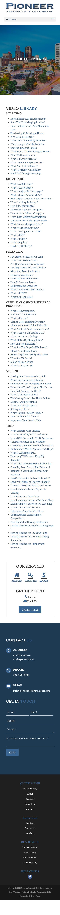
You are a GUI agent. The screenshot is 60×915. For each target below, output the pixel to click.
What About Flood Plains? (24, 166)
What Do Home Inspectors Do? (26, 162)
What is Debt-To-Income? (23, 260)
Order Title (30, 609)
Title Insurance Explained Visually (28, 325)
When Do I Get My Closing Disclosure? (30, 485)
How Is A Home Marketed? (24, 416)
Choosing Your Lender (22, 274)
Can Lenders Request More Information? (31, 445)
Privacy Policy (35, 896)
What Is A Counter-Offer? (24, 394)
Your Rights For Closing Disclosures (29, 521)
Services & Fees (30, 847)
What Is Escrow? (19, 318)
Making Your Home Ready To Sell (27, 376)
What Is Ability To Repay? (24, 202)
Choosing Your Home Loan (24, 278)
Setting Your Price (19, 409)
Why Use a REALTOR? (22, 136)
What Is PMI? (17, 235)
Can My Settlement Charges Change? (30, 481)
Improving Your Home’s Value (26, 420)
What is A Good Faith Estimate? (27, 289)
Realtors (17, 580)
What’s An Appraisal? (21, 296)
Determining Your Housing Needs (28, 118)
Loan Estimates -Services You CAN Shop (31, 503)
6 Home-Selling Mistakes (23, 401)
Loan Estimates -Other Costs (25, 507)
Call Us (31, 597)
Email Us (32, 601)
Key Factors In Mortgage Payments (28, 220)
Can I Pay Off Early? (21, 246)
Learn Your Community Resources (28, 140)
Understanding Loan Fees (23, 285)
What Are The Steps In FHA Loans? (28, 347)
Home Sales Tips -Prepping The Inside (30, 383)
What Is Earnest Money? (23, 158)
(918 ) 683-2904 (21, 675)
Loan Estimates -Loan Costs (24, 496)
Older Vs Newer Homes (22, 155)
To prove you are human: (18, 738)
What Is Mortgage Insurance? (26, 231)
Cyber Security (30, 862)
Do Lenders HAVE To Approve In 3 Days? (31, 449)
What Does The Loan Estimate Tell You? (31, 463)
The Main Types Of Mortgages (26, 209)
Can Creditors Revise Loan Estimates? (30, 478)
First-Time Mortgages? (22, 205)
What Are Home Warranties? (25, 169)
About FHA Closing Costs (23, 351)
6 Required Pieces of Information (27, 441)
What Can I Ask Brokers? (23, 405)
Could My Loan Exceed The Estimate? (30, 467)
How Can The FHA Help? (23, 343)
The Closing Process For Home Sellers (30, 398)
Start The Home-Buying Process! (27, 122)
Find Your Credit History (23, 314)
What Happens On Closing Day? (27, 332)
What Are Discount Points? (24, 227)
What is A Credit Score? (22, 310)
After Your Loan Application (25, 271)
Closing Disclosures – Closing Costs (28, 532)
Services (30, 798)
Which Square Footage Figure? (26, 412)
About (30, 793)
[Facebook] (30, 877)
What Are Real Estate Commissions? (29, 329)
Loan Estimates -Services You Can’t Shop (31, 500)
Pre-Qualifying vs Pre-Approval (27, 264)
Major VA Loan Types (21, 361)
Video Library (30, 852)
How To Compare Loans (22, 282)
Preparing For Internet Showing (27, 380)
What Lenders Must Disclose (25, 430)
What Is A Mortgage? (21, 187)
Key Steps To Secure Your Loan (26, 256)
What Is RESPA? (18, 293)
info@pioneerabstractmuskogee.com (31, 690)
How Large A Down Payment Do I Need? (31, 198)
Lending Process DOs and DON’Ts (28, 267)
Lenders (44, 580)
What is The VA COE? (21, 365)
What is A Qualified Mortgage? (26, 191)
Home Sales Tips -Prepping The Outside (31, 387)
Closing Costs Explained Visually (27, 321)
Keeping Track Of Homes (23, 147)
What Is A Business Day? (23, 452)
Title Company (30, 788)
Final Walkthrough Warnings (25, 173)
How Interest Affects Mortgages (27, 213)
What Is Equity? (18, 242)
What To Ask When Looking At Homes (30, 151)
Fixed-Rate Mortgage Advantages (28, 216)
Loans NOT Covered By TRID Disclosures (31, 438)
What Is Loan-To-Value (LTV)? (26, 195)
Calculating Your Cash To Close (26, 511)
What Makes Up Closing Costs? (26, 340)
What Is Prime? (18, 238)
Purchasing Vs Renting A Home (26, 133)
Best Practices (30, 857)
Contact (30, 809)
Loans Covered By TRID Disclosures (29, 434)
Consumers (31, 580)
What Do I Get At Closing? (24, 336)
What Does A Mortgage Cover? (26, 224)
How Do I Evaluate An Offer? (25, 390)
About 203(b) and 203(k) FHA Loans (29, 354)
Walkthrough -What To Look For (27, 144)
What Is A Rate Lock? (21, 184)
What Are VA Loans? (21, 358)
